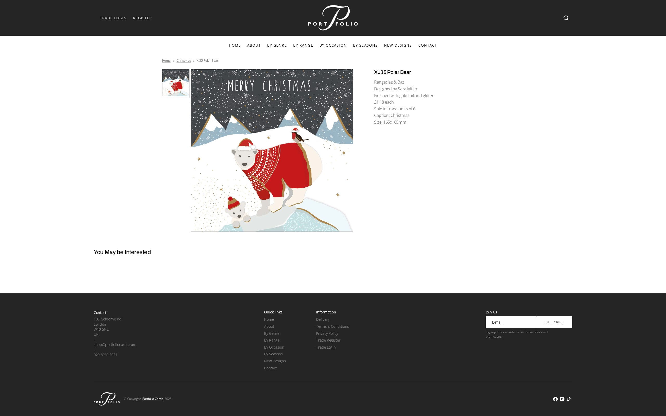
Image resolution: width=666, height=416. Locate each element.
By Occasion (333, 45)
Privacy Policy (327, 333)
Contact (270, 367)
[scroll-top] (655, 405)
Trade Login (326, 347)
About (269, 326)
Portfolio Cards (152, 399)
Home (166, 61)
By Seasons (365, 45)
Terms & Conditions (332, 326)
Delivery (322, 319)
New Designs (275, 360)
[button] (566, 18)
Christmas (184, 61)
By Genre (277, 45)
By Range (303, 45)
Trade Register (328, 340)
